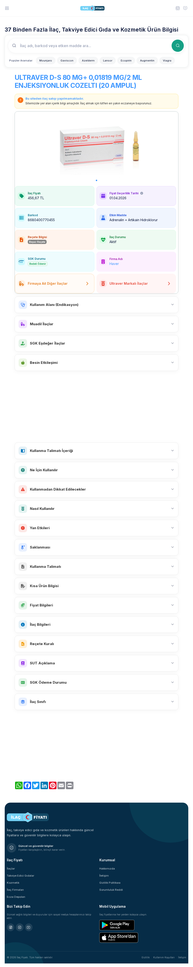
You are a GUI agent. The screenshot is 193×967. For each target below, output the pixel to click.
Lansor (107, 60)
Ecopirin (126, 60)
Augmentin (147, 60)
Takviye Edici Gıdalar (20, 875)
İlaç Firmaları (15, 889)
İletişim (104, 875)
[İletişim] (185, 8)
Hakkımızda (107, 868)
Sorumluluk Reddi (111, 889)
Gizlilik (145, 957)
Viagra (167, 60)
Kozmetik (13, 882)
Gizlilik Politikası (110, 882)
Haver (114, 264)
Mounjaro (45, 60)
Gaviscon (66, 60)
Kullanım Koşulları (164, 957)
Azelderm (88, 60)
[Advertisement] (96, 407)
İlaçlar (11, 868)
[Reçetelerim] (177, 8)
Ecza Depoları (16, 896)
